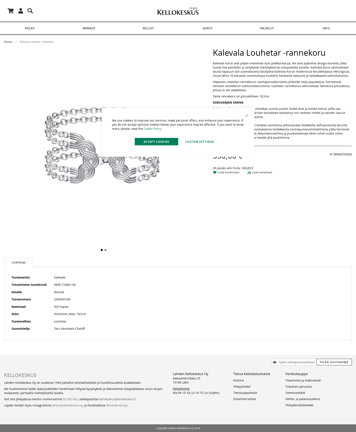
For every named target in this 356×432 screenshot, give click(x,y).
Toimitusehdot (295, 393)
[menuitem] (29, 28)
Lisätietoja (19, 262)
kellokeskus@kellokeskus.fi (117, 399)
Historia (238, 380)
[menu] (178, 28)
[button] (101, 250)
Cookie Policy (153, 129)
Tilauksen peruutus (298, 386)
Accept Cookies (156, 142)
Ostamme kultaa (244, 399)
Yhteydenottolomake (299, 405)
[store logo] (178, 11)
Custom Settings (199, 142)
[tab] (18, 262)
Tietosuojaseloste (245, 393)
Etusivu (8, 41)
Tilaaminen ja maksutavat (303, 380)
